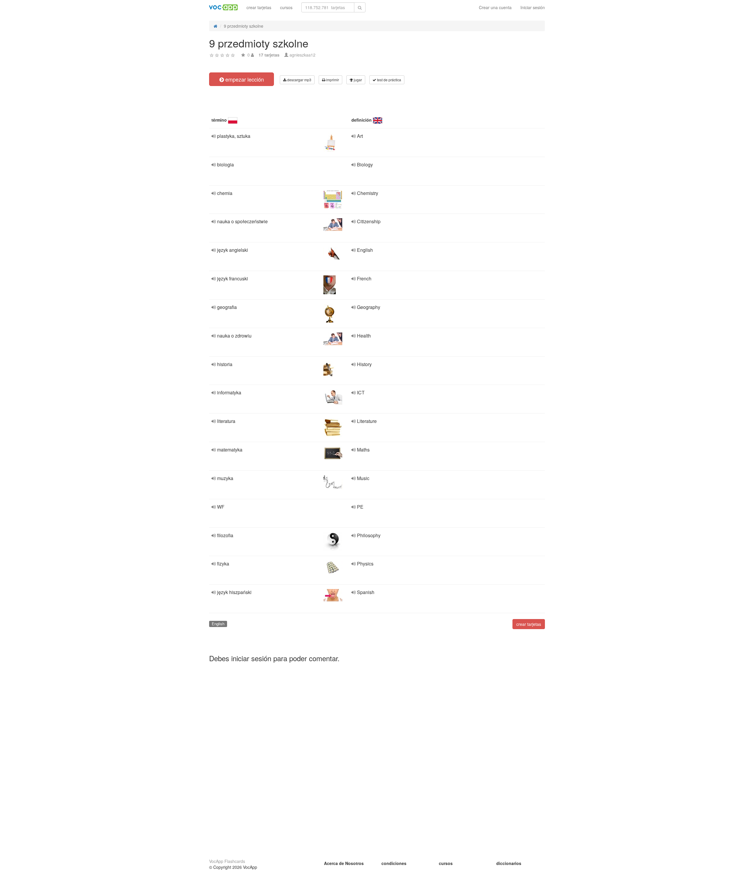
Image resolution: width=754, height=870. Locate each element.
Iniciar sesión (532, 7)
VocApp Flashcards (227, 861)
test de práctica (388, 79)
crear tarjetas (259, 7)
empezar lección (244, 79)
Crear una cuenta (495, 7)
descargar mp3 (298, 79)
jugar (357, 79)
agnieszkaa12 (302, 55)
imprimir (332, 79)
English (218, 623)
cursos (286, 7)
